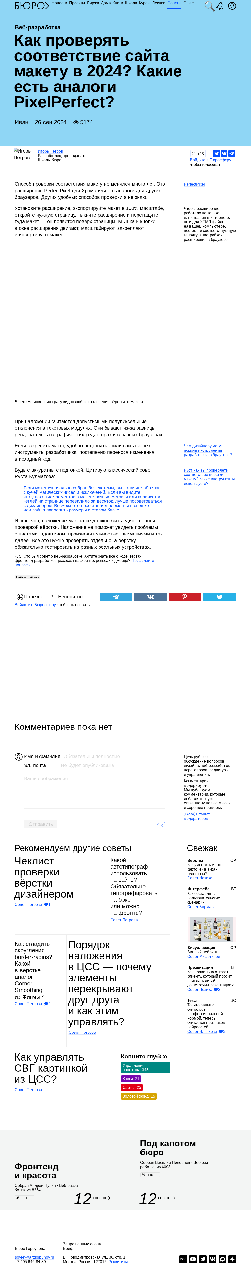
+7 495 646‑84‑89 (30, 1262)
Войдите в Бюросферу (210, 160)
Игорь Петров (50, 151)
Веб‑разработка (27, 577)
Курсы (144, 3)
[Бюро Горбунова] (32, 5)
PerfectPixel (194, 184)
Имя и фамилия (41, 756)
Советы (174, 3)
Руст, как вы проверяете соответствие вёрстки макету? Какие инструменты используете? (209, 477)
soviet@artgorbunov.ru (34, 1257)
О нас (188, 3)
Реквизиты (118, 1262)
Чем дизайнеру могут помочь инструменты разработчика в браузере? (208, 450)
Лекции (158, 3)
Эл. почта (35, 765)
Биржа (93, 3)
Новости (59, 3)
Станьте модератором (197, 816)
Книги (118, 3)
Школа (131, 3)
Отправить (41, 824)
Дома (106, 3)
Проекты (77, 3)
